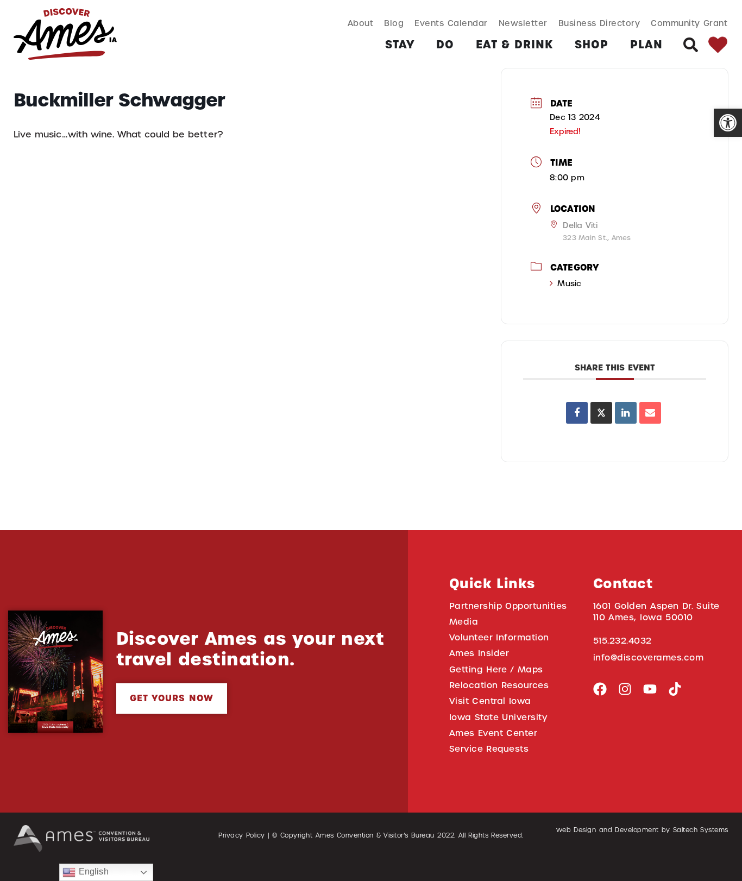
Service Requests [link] (489, 748)
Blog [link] (394, 23)
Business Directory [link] (599, 23)
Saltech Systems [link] (700, 830)
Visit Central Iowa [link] (490, 701)
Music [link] (569, 283)
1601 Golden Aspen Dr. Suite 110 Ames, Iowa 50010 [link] (656, 611)
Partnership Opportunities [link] (508, 606)
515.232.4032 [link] (622, 640)
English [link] (92, 871)
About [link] (361, 23)
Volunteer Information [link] (499, 637)
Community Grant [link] (689, 23)
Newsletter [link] (523, 23)
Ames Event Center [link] (493, 733)
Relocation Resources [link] (499, 685)
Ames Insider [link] (479, 653)
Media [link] (464, 621)
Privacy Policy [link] (241, 835)
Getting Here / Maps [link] (496, 669)
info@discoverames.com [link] (648, 657)
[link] (728, 123)
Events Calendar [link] (450, 23)
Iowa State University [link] (498, 717)
